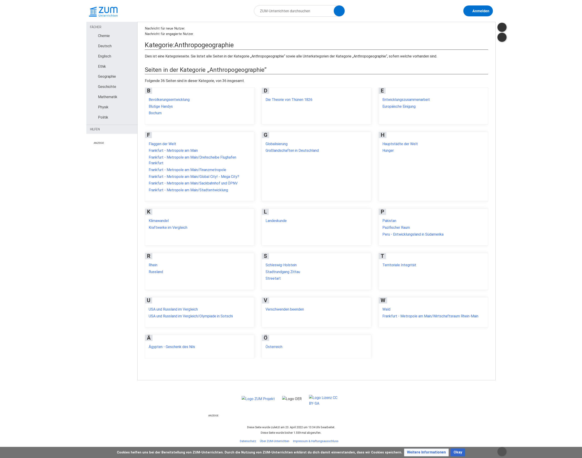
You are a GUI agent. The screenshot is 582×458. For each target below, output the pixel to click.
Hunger (388, 150)
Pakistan (389, 221)
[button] (426, 452)
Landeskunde (276, 221)
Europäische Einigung (399, 106)
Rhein (153, 265)
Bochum (155, 113)
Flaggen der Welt (162, 144)
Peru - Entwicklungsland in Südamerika (413, 234)
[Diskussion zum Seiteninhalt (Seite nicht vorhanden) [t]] (502, 27)
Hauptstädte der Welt (400, 144)
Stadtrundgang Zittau (283, 272)
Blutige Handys (161, 106)
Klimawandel (159, 221)
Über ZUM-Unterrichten (274, 441)
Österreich (274, 347)
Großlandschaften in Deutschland (292, 150)
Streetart (273, 278)
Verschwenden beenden (285, 309)
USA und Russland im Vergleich (173, 309)
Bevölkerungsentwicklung (169, 99)
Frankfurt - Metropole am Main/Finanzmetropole (187, 170)
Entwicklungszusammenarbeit (406, 99)
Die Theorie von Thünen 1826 (289, 99)
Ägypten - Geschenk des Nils (172, 347)
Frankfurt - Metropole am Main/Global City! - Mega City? (194, 176)
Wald (386, 309)
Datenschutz (248, 441)
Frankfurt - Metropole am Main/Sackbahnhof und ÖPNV (193, 183)
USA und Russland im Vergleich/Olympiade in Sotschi (191, 316)
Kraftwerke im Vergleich (168, 227)
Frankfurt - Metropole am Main (173, 150)
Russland (156, 272)
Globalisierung (277, 144)
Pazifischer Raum (396, 227)
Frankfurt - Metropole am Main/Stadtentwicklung (188, 190)
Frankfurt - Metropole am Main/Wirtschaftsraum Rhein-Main (430, 316)
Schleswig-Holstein (281, 265)
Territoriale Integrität (399, 265)
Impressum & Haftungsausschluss (316, 441)
